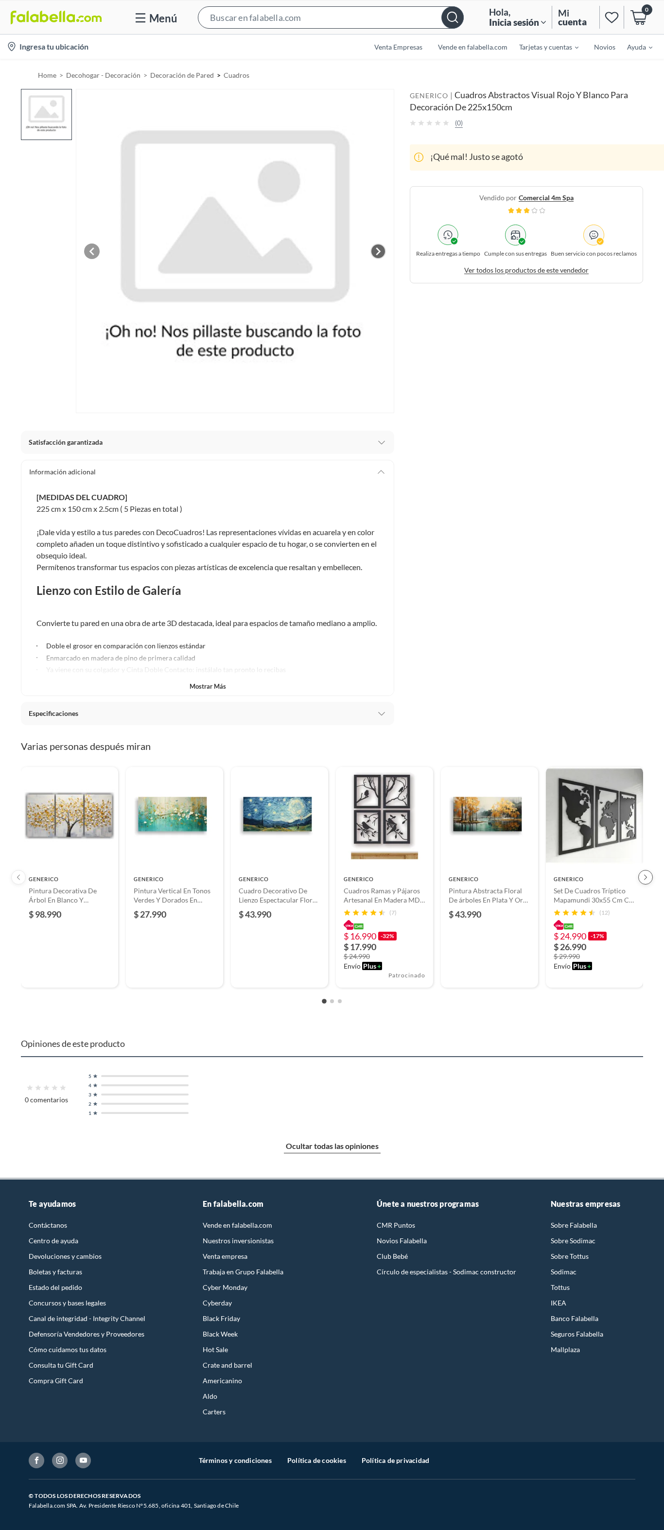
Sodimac (564, 1272)
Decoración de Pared (182, 75)
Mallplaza (565, 1349)
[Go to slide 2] (332, 1001)
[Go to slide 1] (324, 1001)
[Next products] (645, 877)
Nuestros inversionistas (238, 1240)
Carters (214, 1412)
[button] (331, 17)
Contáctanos (48, 1225)
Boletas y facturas (55, 1272)
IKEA (558, 1303)
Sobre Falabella (574, 1225)
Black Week (220, 1334)
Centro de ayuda (53, 1240)
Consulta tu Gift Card (61, 1365)
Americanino (222, 1380)
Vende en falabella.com (237, 1225)
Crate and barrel (227, 1365)
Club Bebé (392, 1256)
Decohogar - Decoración (103, 75)
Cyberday (217, 1303)
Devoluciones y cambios (65, 1256)
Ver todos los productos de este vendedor (526, 269)
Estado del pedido (55, 1287)
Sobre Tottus (570, 1256)
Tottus (560, 1287)
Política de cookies (316, 1460)
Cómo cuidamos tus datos (67, 1349)
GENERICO (429, 95)
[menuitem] (542, 46)
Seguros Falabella (577, 1334)
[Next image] (378, 251)
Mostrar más (208, 686)
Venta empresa (225, 1256)
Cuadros (236, 75)
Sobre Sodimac (573, 1240)
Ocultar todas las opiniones (332, 1145)
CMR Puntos (396, 1225)
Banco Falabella (574, 1318)
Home (47, 75)
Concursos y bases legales (67, 1303)
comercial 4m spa (546, 197)
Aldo (210, 1396)
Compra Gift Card (56, 1380)
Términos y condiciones (235, 1460)
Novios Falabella (402, 1240)
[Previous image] (92, 251)
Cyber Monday (225, 1287)
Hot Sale (215, 1349)
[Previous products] (18, 877)
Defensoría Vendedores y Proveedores (86, 1334)
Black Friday (221, 1318)
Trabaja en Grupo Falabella (243, 1272)
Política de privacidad (395, 1460)
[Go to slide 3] (340, 1001)
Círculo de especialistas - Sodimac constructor (446, 1272)
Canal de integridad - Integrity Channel (87, 1318)
